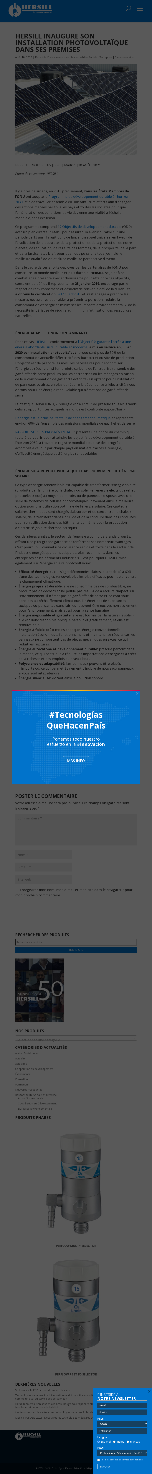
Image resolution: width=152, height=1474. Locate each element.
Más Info (76, 760)
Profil (100, 1447)
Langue (102, 1437)
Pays (100, 1418)
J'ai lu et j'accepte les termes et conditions (122, 1459)
